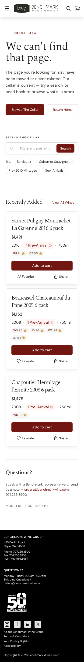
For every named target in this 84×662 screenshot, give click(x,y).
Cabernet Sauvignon (54, 162)
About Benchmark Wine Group (24, 632)
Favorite (28, 276)
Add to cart (42, 265)
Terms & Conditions (17, 636)
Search (65, 148)
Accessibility (12, 646)
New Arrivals (54, 170)
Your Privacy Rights (16, 641)
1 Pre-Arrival (38, 245)
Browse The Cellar (24, 110)
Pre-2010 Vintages (23, 170)
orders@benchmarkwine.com (46, 489)
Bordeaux (24, 162)
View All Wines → (65, 202)
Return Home (63, 110)
